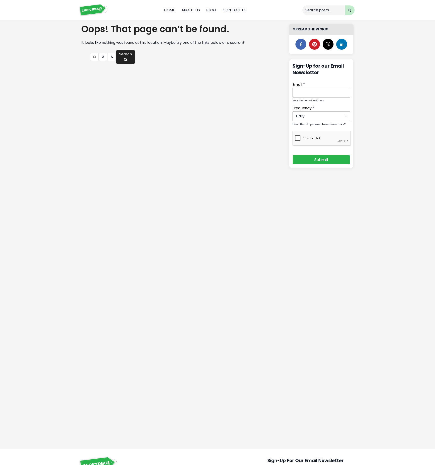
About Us (190, 10)
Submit (321, 159)
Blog (211, 10)
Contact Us (235, 10)
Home (169, 10)
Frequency (303, 108)
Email (298, 84)
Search (125, 54)
